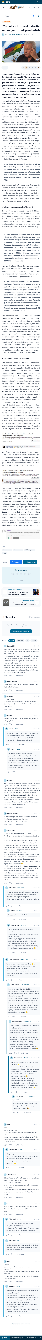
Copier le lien (31, 562)
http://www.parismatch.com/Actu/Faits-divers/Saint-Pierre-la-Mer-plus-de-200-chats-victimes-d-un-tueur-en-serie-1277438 (22, 1139)
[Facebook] (37, 2)
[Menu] (3, 7)
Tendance (20, 640)
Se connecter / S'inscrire (21, 631)
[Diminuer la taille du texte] (23, 67)
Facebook (17, 562)
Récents (11, 640)
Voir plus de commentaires (21, 1324)
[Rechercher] (30, 7)
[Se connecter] (38, 7)
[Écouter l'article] (6, 67)
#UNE (4, 553)
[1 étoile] (13, 574)
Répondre (20, 675)
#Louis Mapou (18, 550)
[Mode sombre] (34, 7)
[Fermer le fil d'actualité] (40, 1338)
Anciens (34, 640)
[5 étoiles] (29, 574)
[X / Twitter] (39, 2)
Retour (7, 16)
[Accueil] (16, 7)
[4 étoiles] (25, 574)
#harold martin (7, 550)
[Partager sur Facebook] (33, 16)
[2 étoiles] (17, 574)
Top (27, 640)
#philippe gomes (29, 550)
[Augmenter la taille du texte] (38, 67)
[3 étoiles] (21, 574)
